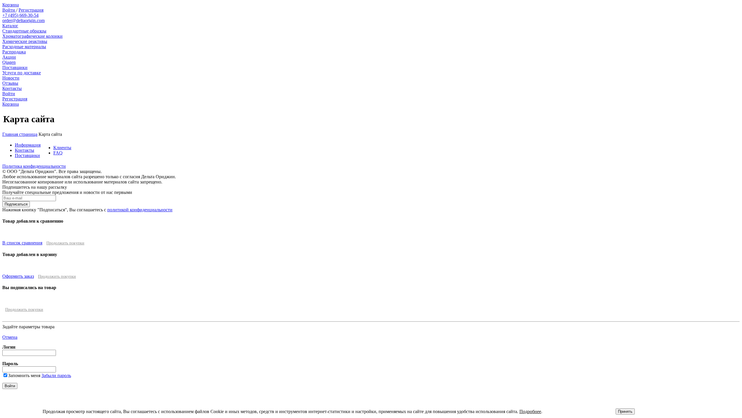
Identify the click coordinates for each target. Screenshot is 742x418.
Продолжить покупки (65, 243)
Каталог (10, 25)
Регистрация (31, 10)
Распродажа (14, 51)
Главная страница (19, 134)
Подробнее (530, 411)
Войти (9, 10)
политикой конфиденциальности (139, 209)
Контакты (12, 88)
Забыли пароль (56, 375)
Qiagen (9, 62)
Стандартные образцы (24, 30)
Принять (625, 411)
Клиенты (62, 147)
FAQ (58, 152)
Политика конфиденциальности (34, 166)
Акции (9, 57)
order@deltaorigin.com (23, 20)
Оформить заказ (18, 276)
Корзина (10, 4)
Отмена (9, 337)
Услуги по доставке (21, 72)
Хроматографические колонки (32, 36)
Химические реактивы (24, 41)
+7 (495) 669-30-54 (20, 15)
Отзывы (10, 83)
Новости (10, 77)
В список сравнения (22, 242)
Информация (28, 145)
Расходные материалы (24, 46)
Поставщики (15, 67)
